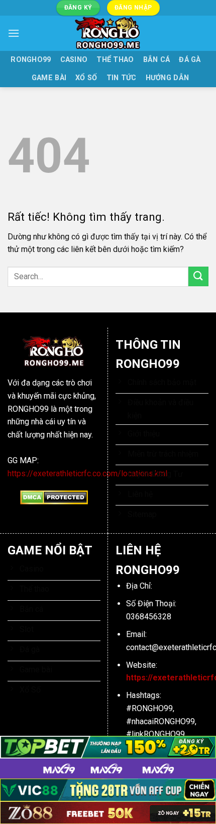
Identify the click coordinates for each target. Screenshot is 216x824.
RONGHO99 (31, 59)
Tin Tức (121, 78)
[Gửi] (198, 276)
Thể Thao (115, 59)
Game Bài (49, 78)
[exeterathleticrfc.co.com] (108, 33)
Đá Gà (189, 59)
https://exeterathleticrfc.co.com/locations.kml (87, 473)
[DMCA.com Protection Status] (54, 496)
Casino (74, 59)
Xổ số (86, 78)
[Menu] (14, 33)
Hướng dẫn (167, 78)
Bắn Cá (156, 59)
